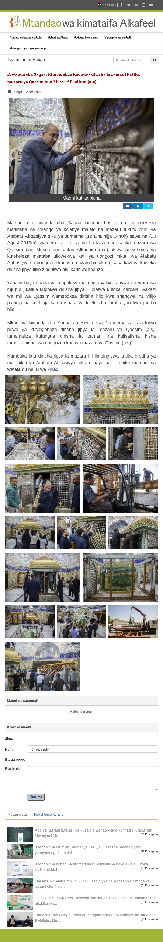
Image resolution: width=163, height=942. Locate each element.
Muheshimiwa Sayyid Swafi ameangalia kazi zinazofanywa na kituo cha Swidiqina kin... (95, 917)
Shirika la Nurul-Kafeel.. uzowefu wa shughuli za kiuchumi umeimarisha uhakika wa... (95, 900)
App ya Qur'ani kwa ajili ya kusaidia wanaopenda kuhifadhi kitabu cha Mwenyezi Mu (93, 832)
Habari (38, 60)
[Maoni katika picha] (81, 145)
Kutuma (36, 797)
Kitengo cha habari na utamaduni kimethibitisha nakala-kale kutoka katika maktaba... (91, 866)
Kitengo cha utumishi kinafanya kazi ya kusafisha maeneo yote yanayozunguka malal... (88, 849)
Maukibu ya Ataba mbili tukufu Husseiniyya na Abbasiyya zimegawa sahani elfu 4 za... (92, 883)
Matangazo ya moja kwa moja (28, 48)
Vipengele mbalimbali (117, 37)
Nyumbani (17, 60)
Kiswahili (108, 4)
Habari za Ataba (57, 37)
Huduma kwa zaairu (86, 37)
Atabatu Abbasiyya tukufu (25, 37)
